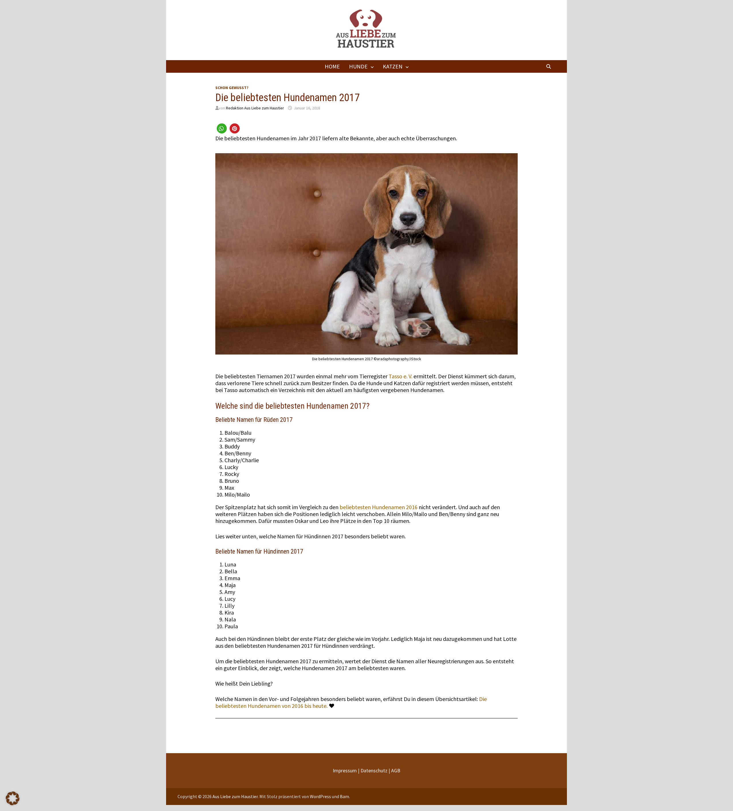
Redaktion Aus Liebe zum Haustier (255, 108)
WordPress (320, 796)
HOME (332, 66)
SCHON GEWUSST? (232, 87)
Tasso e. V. (400, 376)
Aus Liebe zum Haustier (235, 796)
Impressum (345, 770)
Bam (344, 796)
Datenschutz (373, 770)
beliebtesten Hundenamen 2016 (378, 507)
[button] (222, 128)
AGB (395, 770)
